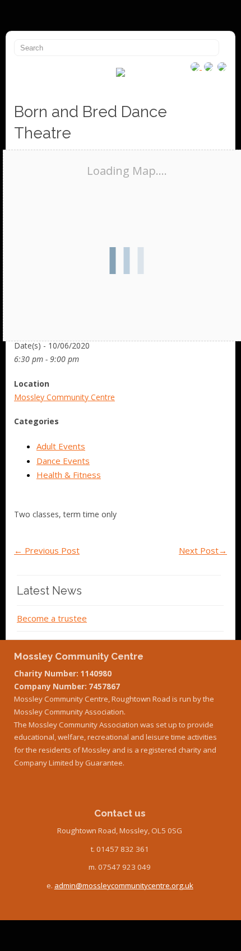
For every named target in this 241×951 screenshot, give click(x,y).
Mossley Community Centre (64, 397)
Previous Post (47, 550)
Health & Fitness (68, 474)
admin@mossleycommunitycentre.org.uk (123, 885)
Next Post (203, 550)
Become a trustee (52, 618)
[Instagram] (196, 66)
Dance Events (63, 460)
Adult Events (60, 446)
